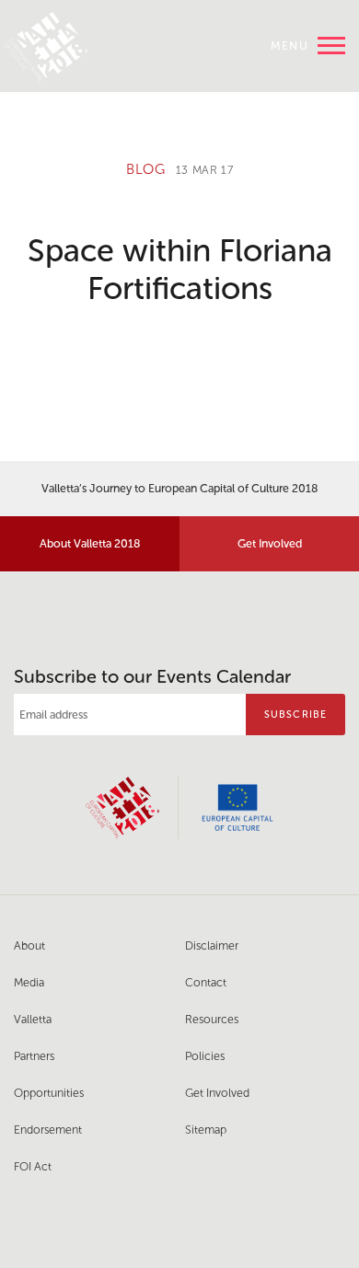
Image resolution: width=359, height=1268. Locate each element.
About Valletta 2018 (90, 543)
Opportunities (49, 1093)
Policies (205, 1056)
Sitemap (205, 1129)
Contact (205, 982)
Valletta (33, 1019)
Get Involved (269, 543)
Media (29, 982)
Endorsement (48, 1129)
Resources (211, 1019)
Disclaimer (211, 945)
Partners (34, 1056)
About (29, 945)
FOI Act (33, 1166)
